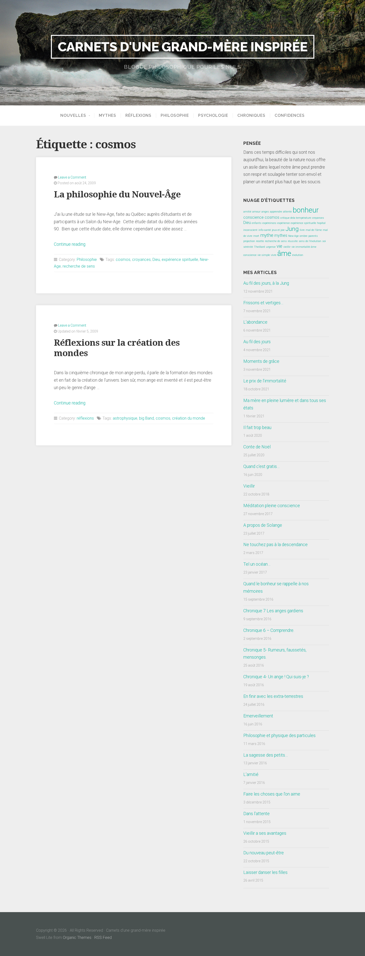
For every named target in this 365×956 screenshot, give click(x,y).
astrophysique (125, 418)
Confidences (290, 115)
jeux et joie (278, 230)
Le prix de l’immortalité (264, 380)
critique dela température (295, 217)
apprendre (276, 211)
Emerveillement (258, 715)
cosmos (123, 259)
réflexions (85, 418)
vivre (273, 255)
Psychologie (213, 115)
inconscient (250, 230)
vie (279, 246)
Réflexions (138, 115)
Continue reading (69, 244)
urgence (271, 246)
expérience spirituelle (180, 259)
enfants (256, 223)
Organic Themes (77, 937)
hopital (321, 223)
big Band (146, 418)
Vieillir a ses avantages (264, 833)
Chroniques (251, 115)
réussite (293, 241)
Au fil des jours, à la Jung (266, 283)
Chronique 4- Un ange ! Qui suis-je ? (276, 676)
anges (265, 211)
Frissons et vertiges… (263, 302)
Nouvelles (73, 115)
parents (313, 236)
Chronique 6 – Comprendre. (268, 630)
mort (256, 236)
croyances (141, 259)
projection (249, 241)
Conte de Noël (257, 446)
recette (260, 241)
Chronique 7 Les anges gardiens (273, 610)
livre (302, 230)
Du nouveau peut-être (263, 852)
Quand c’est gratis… (261, 466)
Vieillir (249, 486)
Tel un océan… (256, 564)
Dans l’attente (256, 813)
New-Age (293, 236)
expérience (283, 223)
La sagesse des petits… (265, 755)
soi (324, 241)
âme (284, 253)
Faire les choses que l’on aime (271, 794)
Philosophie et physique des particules (279, 735)
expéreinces (269, 223)
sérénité (248, 246)
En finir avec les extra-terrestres (273, 696)
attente (287, 211)
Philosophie (175, 115)
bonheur (306, 210)
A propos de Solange (262, 525)
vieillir (287, 246)
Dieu (156, 259)
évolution (297, 255)
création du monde (188, 418)
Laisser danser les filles (265, 872)
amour (256, 211)
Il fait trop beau (257, 427)
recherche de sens (79, 266)
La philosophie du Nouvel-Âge (117, 194)
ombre (303, 236)
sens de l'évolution (310, 241)
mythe (266, 235)
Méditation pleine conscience (271, 505)
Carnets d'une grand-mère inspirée (182, 46)
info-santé (264, 230)
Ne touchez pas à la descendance (275, 544)
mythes (280, 235)
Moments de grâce (261, 361)
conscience (253, 217)
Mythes (107, 115)
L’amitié (250, 774)
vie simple (263, 255)
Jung (292, 228)
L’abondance (255, 322)
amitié (247, 211)
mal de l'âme (314, 230)
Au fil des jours (257, 341)
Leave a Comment (72, 177)
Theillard (259, 246)
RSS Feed (103, 937)
